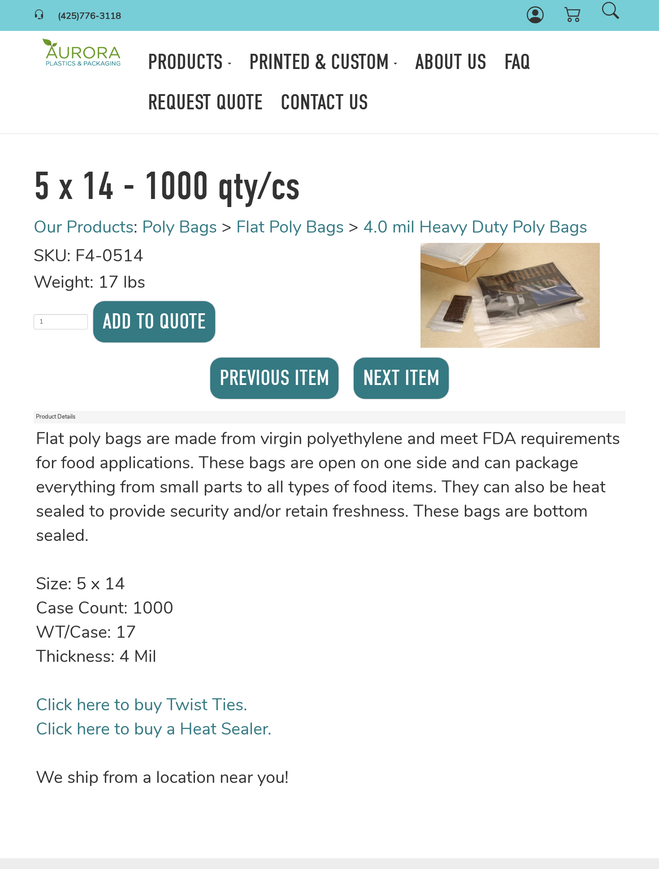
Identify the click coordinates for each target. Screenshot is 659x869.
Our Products (84, 228)
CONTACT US (324, 102)
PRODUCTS (188, 61)
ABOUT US (450, 61)
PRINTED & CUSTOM (321, 61)
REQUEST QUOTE (205, 102)
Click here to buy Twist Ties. (141, 706)
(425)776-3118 (89, 16)
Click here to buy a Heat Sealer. (154, 730)
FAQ (517, 61)
